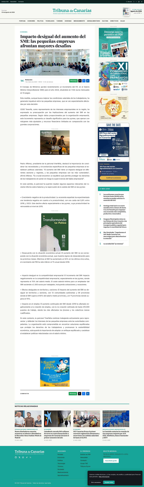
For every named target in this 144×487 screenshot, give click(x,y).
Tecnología (50, 21)
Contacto (21, 1)
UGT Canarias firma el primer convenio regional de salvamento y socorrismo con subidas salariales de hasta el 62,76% (86, 435)
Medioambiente (79, 21)
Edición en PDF (85, 454)
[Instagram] (139, 1)
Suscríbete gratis (111, 460)
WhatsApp (73, 80)
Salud (122, 21)
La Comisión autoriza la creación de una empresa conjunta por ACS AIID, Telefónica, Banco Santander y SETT (116, 435)
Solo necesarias (96, 482)
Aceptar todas (109, 482)
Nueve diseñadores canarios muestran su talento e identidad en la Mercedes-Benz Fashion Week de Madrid (28, 435)
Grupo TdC (84, 463)
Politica (40, 21)
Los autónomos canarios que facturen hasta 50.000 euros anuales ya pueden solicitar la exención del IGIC (114, 197)
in (87, 80)
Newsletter (13, 1)
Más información (104, 476)
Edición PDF (5, 1)
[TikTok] (141, 1)
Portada (22, 21)
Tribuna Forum (85, 466)
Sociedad (68, 21)
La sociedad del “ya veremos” (113, 244)
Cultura (105, 21)
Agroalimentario (93, 21)
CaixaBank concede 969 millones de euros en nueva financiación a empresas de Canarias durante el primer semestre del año (56, 435)
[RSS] (30, 457)
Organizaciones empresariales (26, 429)
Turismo (60, 21)
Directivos (114, 21)
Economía (31, 21)
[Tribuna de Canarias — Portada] (72, 11)
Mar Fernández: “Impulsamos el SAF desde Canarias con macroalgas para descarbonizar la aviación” (114, 235)
